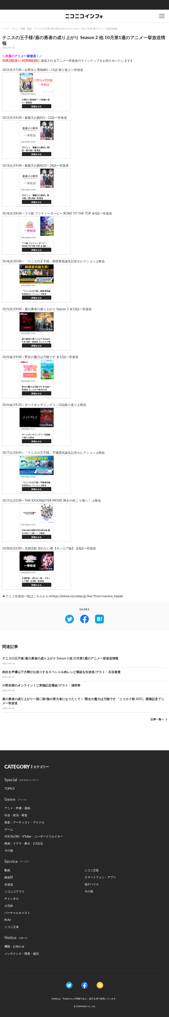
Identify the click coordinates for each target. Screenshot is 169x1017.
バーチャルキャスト (17, 913)
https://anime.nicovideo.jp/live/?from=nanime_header (87, 596)
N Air (7, 920)
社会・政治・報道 (15, 815)
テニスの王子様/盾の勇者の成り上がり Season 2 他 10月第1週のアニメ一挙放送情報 (76, 29)
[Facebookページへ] (84, 985)
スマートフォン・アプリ (100, 877)
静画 (7, 877)
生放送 (8, 884)
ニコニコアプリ (14, 891)
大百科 (8, 906)
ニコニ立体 (11, 927)
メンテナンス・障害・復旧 (21, 953)
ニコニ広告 (91, 870)
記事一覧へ (157, 719)
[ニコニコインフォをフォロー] (69, 985)
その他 (8, 850)
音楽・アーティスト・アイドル (24, 822)
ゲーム (8, 829)
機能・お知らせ (14, 946)
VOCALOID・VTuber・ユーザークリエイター (33, 836)
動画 (7, 870)
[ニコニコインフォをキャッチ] (100, 985)
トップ (5, 29)
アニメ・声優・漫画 (21, 29)
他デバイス (91, 884)
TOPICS (9, 788)
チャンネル (11, 898)
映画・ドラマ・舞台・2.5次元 (23, 843)
